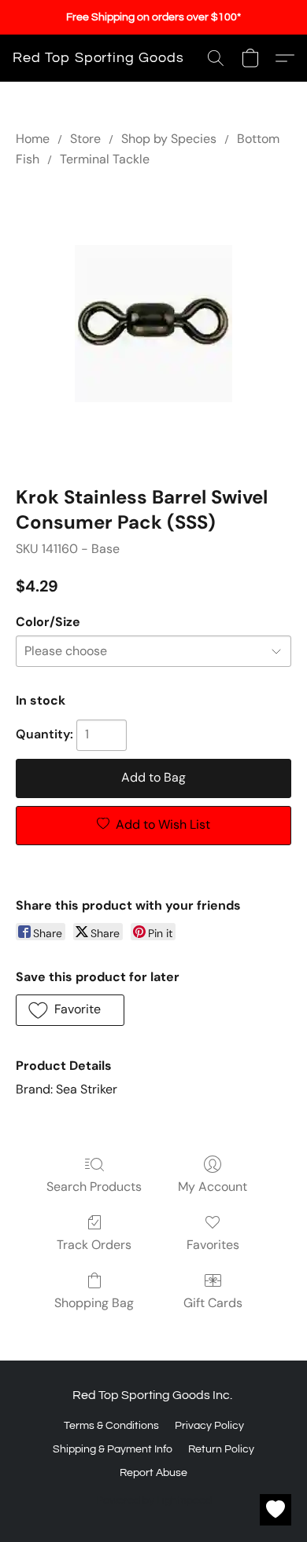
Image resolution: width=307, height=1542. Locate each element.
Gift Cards (212, 1303)
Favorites (213, 1244)
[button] (98, 58)
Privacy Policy (209, 1425)
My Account (212, 1186)
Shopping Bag (94, 1303)
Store (85, 138)
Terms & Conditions (111, 1425)
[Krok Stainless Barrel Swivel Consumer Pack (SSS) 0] (153, 323)
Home (33, 138)
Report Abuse (153, 1472)
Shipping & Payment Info (112, 1449)
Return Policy (221, 1449)
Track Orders (94, 1244)
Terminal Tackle (105, 159)
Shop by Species (168, 138)
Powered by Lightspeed (154, 1500)
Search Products (94, 1186)
